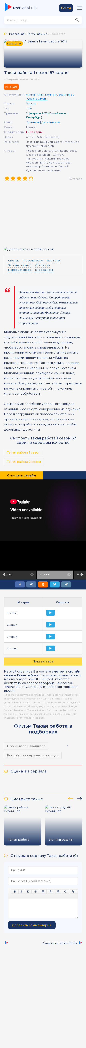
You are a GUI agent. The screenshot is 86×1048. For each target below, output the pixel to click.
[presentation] (70, 798)
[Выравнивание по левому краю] (43, 891)
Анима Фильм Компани (41, 94)
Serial (25, 8)
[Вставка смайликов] (65, 891)
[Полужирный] (15, 891)
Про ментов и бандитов (26, 746)
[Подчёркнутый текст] (28, 891)
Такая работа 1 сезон (23, 452)
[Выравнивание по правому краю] (58, 891)
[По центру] (50, 891)
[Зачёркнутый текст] (35, 891)
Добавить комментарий (32, 925)
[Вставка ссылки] (73, 891)
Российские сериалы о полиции (33, 755)
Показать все (43, 661)
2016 (29, 108)
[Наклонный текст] (21, 891)
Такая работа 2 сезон (24, 462)
